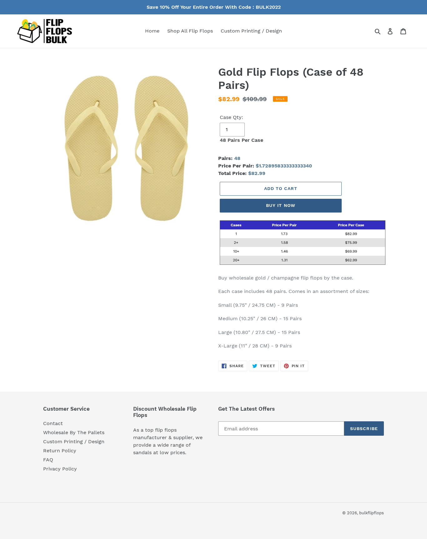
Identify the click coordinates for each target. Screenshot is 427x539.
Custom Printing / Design (73, 441)
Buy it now (280, 205)
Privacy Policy (60, 469)
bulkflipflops (371, 513)
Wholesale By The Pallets (73, 432)
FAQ (48, 460)
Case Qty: (231, 117)
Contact (53, 423)
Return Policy (59, 451)
